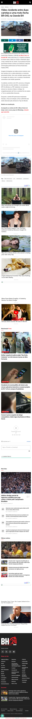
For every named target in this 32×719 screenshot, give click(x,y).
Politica (24, 665)
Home (2, 7)
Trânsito (24, 682)
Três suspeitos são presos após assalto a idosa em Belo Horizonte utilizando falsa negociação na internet (18, 523)
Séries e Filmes (26, 678)
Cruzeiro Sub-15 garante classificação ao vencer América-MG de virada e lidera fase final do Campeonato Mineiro (19, 562)
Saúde (23, 670)
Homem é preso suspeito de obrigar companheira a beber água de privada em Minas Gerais (15, 417)
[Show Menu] (2, 2)
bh (14, 178)
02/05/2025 (3, 19)
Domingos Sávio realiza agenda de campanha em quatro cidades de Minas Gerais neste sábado (15, 555)
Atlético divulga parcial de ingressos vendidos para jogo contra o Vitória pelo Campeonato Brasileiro (12, 498)
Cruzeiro (3, 679)
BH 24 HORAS (4, 709)
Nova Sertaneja (19, 710)
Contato (26, 710)
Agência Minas (4, 659)
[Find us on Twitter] (6, 651)
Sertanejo (24, 680)
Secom (23, 673)
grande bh (26, 178)
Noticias (6, 7)
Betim (2, 671)
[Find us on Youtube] (13, 651)
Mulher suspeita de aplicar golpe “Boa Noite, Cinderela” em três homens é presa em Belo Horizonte (14, 357)
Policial (11, 7)
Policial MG (5, 351)
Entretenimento (5, 683)
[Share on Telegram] (12, 40)
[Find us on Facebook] (2, 651)
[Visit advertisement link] (16, 48)
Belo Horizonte (8, 178)
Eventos (14, 661)
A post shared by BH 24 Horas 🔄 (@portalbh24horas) (16, 152)
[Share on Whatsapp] (4, 40)
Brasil (2, 673)
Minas (3, 181)
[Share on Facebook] (19, 40)
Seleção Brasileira (24, 675)
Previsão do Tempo (25, 668)
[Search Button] (30, 2)
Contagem (3, 677)
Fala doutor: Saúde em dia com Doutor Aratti (16, 665)
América (3, 661)
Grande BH (14, 670)
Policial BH (24, 661)
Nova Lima (14, 683)
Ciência (3, 675)
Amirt (2, 663)
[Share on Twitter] (27, 40)
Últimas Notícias (13, 709)
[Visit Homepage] (16, 2)
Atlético (3, 667)
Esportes (14, 659)
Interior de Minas (16, 675)
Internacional (15, 677)
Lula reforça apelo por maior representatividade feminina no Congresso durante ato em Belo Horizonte (19, 575)
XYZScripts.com (23, 718)
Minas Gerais (15, 679)
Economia (3, 681)
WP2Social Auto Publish (10, 718)
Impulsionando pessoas (15, 672)
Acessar (28, 441)
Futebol (13, 668)
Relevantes (9, 181)
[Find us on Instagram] (10, 651)
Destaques (19, 178)
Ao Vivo (3, 665)
